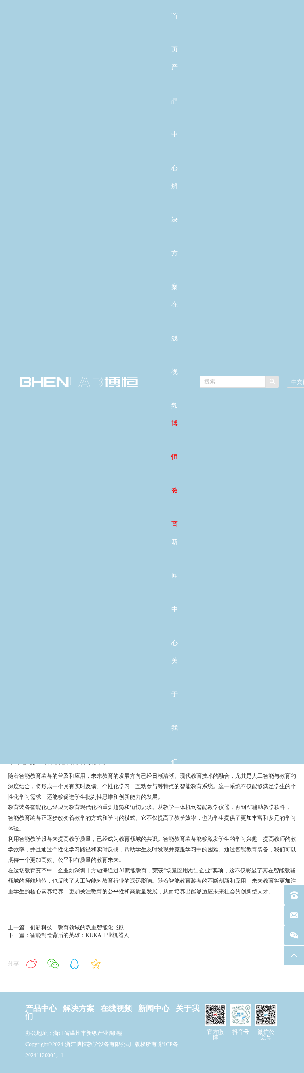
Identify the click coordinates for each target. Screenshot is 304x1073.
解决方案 (79, 1008)
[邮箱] (294, 915)
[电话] (294, 895)
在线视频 (116, 1008)
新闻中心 (154, 1008)
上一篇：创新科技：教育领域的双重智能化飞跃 (66, 928)
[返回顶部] (294, 955)
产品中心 (41, 1008)
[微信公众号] (294, 935)
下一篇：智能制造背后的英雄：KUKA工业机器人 (68, 935)
